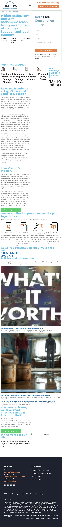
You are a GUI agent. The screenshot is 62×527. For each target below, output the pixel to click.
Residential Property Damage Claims (7, 78)
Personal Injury (36, 479)
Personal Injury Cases (43, 77)
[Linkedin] (8, 485)
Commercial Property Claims (41, 473)
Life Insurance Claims (31, 77)
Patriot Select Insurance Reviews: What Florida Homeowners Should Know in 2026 (28, 401)
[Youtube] (14, 485)
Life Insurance (36, 476)
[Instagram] (11, 485)
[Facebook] (5, 485)
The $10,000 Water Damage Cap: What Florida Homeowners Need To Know (25, 395)
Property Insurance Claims (40, 470)
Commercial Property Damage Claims (19, 78)
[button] (30, 5)
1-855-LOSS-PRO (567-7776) (48, 3)
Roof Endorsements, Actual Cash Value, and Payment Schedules (22, 328)
